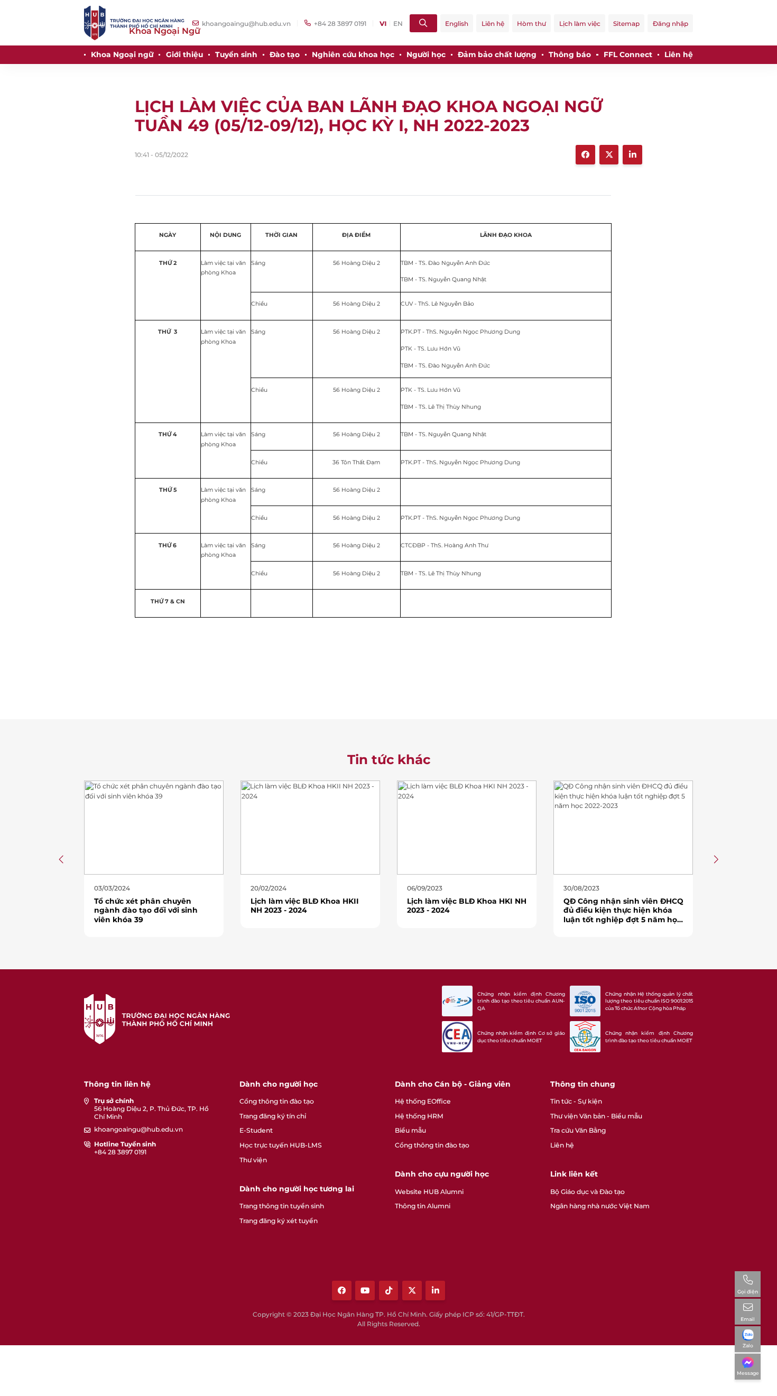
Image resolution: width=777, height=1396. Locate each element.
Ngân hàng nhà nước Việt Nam (600, 1206)
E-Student (256, 1130)
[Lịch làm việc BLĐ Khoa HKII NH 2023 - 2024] (310, 827)
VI (383, 23)
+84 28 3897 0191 (120, 1152)
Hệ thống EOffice (423, 1101)
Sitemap (626, 23)
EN (398, 23)
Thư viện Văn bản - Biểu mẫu (596, 1116)
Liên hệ (493, 23)
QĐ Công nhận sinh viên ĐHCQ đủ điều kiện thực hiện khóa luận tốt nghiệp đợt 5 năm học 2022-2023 (623, 915)
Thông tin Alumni (422, 1206)
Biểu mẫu (410, 1130)
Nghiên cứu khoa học (353, 54)
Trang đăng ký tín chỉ (272, 1116)
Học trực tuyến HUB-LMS (280, 1145)
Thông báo (570, 54)
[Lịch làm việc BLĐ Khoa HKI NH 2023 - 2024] (466, 827)
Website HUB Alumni (429, 1192)
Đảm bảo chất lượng (497, 54)
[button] (61, 859)
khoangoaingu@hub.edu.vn (138, 1129)
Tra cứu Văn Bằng (578, 1130)
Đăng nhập (670, 23)
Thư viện (253, 1160)
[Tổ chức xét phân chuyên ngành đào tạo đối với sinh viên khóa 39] (154, 827)
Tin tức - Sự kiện (576, 1101)
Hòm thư (531, 23)
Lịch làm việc (579, 23)
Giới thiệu (184, 54)
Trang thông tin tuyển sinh (281, 1206)
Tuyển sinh (236, 54)
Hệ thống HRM (419, 1116)
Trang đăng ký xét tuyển (278, 1221)
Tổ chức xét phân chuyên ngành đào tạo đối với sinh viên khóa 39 (146, 910)
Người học (426, 54)
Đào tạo (285, 54)
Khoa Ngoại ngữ (122, 54)
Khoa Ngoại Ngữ (164, 31)
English (456, 23)
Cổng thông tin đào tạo (276, 1101)
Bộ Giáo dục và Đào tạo (587, 1192)
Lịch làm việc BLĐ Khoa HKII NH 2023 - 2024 (305, 905)
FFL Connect (628, 54)
